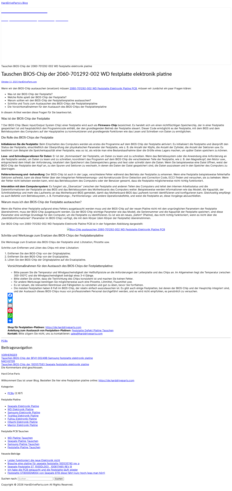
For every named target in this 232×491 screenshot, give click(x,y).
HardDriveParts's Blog (14, 2)
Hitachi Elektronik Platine (23, 421)
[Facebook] (119, 295)
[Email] (119, 305)
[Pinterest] (119, 310)
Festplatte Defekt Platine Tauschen (92, 330)
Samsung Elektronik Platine (24, 412)
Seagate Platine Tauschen (23, 441)
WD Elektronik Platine (20, 409)
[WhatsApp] (119, 315)
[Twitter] (119, 300)
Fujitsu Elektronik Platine (22, 418)
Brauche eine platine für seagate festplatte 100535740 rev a (43, 463)
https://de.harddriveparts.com (63, 327)
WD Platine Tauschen (20, 437)
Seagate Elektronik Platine (23, 406)
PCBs (4, 340)
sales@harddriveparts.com (87, 333)
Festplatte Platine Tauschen (24, 447)
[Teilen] (119, 320)
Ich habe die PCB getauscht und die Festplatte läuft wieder (43, 469)
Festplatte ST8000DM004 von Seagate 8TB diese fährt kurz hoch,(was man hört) (56, 472)
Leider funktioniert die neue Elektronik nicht (34, 460)
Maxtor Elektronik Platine (23, 425)
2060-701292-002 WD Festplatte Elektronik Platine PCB (103, 88)
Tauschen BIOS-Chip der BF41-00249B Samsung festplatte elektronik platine (47, 356)
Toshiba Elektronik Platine (23, 415)
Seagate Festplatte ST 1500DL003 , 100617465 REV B (40, 466)
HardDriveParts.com (27, 82)
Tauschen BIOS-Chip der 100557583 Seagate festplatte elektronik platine (45, 363)
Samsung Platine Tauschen (23, 444)
